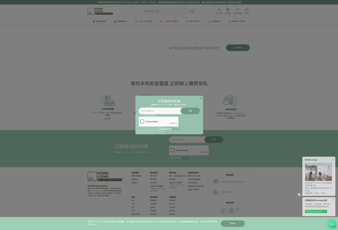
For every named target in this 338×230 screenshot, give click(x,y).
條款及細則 (176, 129)
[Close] (200, 98)
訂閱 (190, 111)
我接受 (233, 223)
